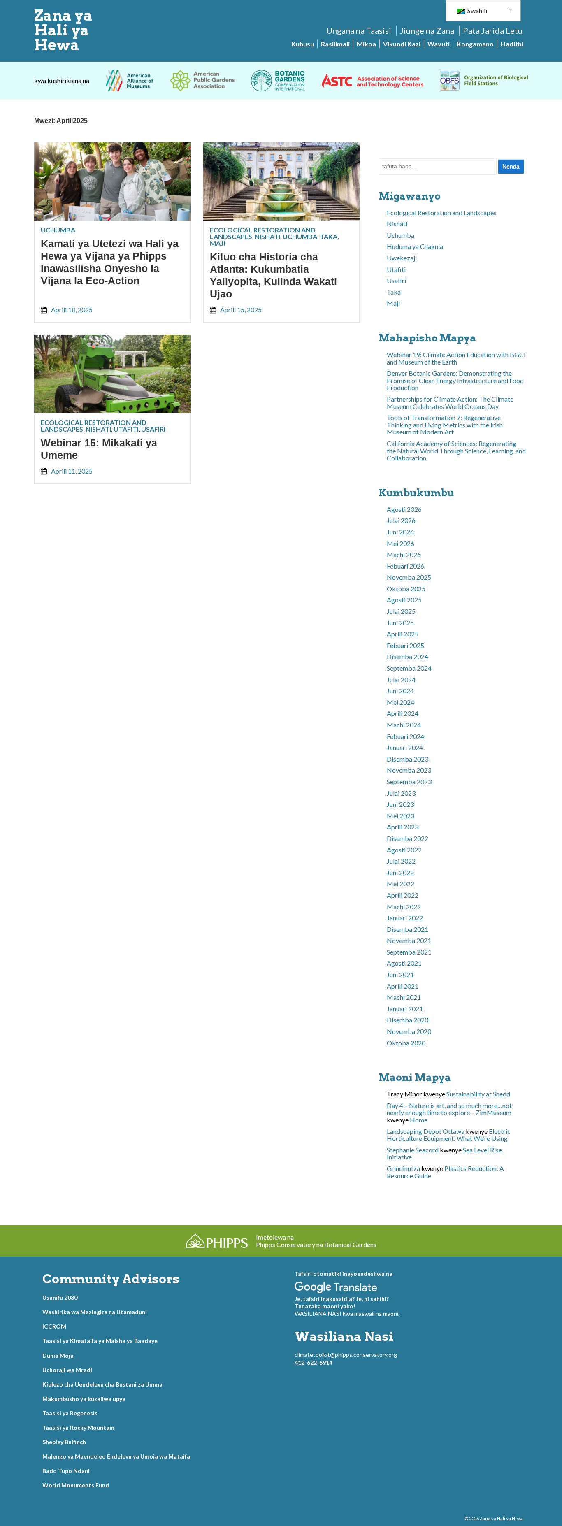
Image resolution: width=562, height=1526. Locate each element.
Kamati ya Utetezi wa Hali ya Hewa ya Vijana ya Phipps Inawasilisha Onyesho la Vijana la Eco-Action (110, 262)
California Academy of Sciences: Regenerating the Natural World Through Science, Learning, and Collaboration (456, 450)
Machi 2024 (404, 725)
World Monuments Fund (75, 1485)
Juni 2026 (400, 532)
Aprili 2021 (402, 986)
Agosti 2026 (404, 509)
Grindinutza (403, 1168)
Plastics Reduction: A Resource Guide (445, 1172)
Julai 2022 (401, 861)
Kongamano (475, 44)
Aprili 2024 (402, 713)
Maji (217, 243)
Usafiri (153, 429)
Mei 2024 (400, 702)
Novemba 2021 (409, 940)
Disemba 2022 (407, 838)
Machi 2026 (404, 554)
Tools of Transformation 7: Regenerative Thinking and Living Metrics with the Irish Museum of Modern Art (445, 424)
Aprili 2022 (402, 895)
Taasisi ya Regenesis (70, 1413)
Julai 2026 (401, 520)
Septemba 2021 (409, 952)
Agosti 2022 (404, 850)
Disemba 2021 (407, 929)
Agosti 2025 (404, 600)
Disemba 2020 (407, 1020)
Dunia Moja (58, 1355)
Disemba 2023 (407, 759)
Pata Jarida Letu (493, 30)
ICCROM (54, 1326)
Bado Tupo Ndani (66, 1470)
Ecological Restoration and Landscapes (442, 212)
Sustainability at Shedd (478, 1094)
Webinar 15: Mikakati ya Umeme (99, 449)
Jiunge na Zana (427, 30)
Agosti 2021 (404, 963)
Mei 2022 (400, 883)
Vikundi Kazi (401, 44)
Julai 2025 (401, 611)
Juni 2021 (400, 974)
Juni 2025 (400, 623)
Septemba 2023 (409, 781)
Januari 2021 (405, 1009)
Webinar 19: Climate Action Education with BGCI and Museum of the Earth (456, 358)
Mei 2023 (400, 816)
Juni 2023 (400, 804)
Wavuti (438, 44)
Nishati (267, 236)
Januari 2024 (405, 747)
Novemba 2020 (409, 1031)
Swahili (476, 10)
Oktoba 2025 (406, 588)
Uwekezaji (402, 258)
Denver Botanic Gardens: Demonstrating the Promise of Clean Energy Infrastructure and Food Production (455, 380)
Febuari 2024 (405, 736)
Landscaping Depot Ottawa (425, 1131)
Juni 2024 (400, 690)
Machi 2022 (404, 906)
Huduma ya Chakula (415, 246)
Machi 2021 (404, 997)
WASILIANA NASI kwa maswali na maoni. (347, 1313)
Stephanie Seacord (413, 1150)
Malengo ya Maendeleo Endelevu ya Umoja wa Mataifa (116, 1456)
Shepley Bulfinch (64, 1441)
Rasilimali (335, 44)
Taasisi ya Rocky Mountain (78, 1427)
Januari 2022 (405, 918)
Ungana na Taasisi (358, 30)
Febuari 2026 (405, 566)
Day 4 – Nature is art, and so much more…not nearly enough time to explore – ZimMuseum (449, 1109)
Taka (328, 236)
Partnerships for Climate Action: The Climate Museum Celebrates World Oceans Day (450, 402)
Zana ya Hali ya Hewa (63, 30)
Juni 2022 (400, 872)
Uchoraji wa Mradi (67, 1369)
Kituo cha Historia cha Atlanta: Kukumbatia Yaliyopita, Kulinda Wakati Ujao (273, 275)
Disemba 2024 (407, 656)
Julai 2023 (401, 793)
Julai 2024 (401, 679)
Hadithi (512, 44)
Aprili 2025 (402, 634)
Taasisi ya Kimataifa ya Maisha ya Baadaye (100, 1340)
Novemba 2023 (409, 770)
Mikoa (366, 44)
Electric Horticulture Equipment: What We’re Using (449, 1135)
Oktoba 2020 (406, 1043)
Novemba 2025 (409, 577)
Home (418, 1120)
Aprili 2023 (402, 827)
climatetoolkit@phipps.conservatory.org (346, 1354)
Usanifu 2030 (59, 1297)
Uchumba (58, 230)
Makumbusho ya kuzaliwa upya (83, 1398)
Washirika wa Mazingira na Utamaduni (94, 1311)
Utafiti (126, 429)
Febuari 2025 (405, 645)
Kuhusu (302, 44)
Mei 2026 (400, 543)
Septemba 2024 (409, 668)
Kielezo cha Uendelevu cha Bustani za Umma (102, 1384)
